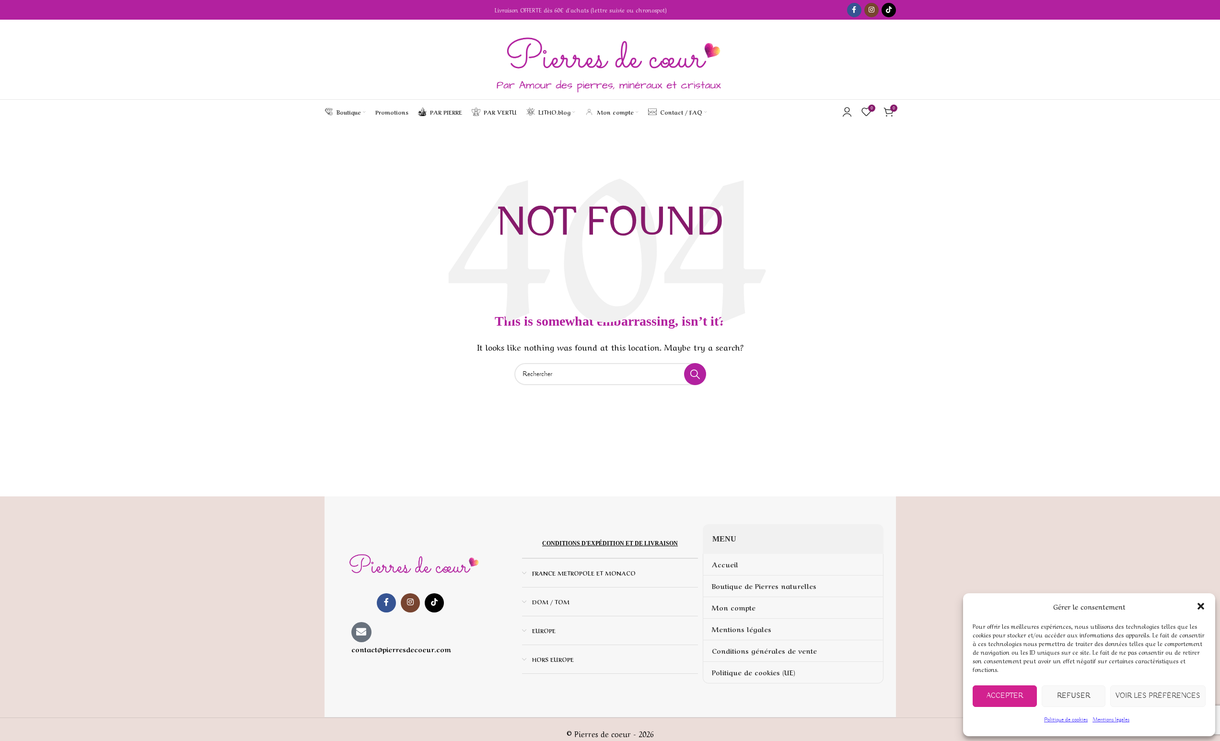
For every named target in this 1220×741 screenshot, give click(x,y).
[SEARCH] (695, 374)
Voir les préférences (1157, 696)
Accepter (1005, 696)
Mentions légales (1110, 719)
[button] (1201, 606)
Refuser (1073, 696)
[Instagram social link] (871, 10)
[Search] (716, 111)
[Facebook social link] (854, 10)
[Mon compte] (847, 111)
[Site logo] (610, 59)
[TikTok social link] (889, 10)
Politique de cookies (1066, 719)
